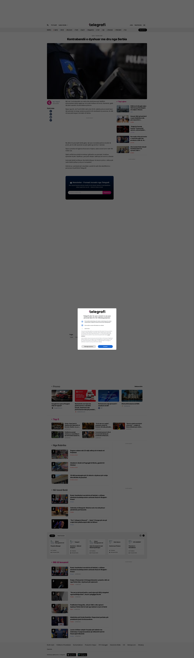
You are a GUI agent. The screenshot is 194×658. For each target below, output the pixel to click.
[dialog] (97, 329)
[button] (97, 329)
